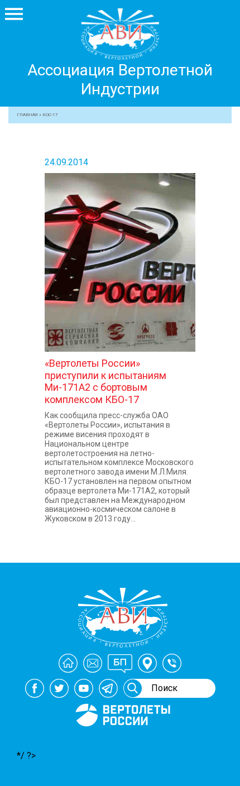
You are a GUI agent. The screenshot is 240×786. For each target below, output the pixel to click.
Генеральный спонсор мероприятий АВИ (121, 739)
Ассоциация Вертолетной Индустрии (120, 79)
